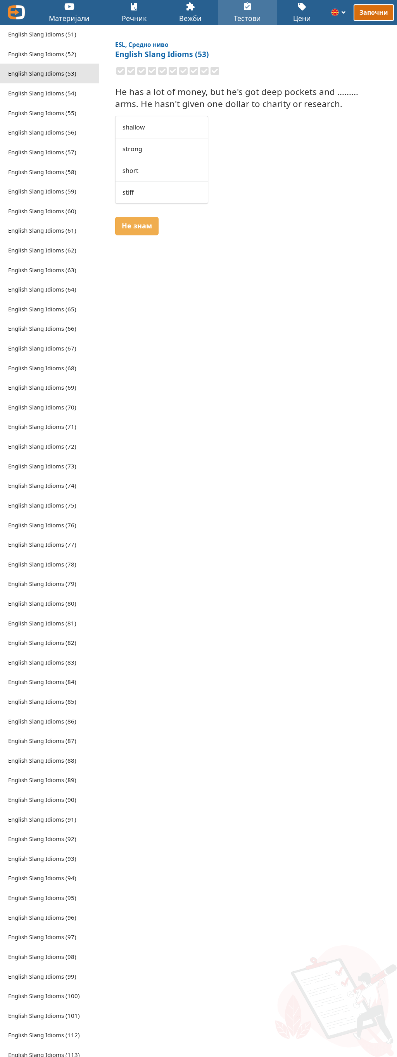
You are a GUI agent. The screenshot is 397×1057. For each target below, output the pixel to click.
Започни (373, 12)
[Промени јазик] (338, 12)
